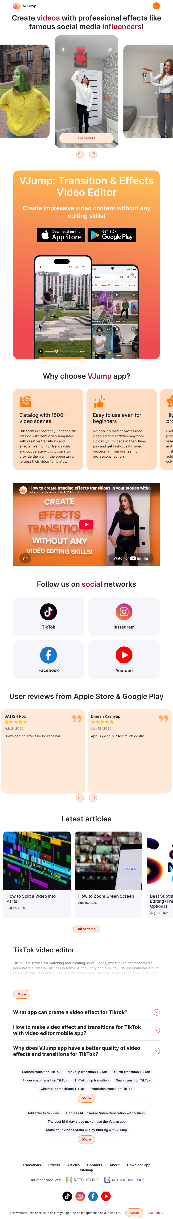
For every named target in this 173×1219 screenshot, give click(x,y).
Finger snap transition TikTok (45, 1080)
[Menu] (156, 6)
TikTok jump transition (91, 1080)
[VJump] (24, 6)
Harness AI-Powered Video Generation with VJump (105, 1113)
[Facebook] (93, 1196)
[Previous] (80, 154)
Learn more (23, 129)
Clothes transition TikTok (41, 1072)
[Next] (93, 154)
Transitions (32, 1165)
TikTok (48, 627)
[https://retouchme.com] (82, 1180)
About (114, 1165)
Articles (73, 1165)
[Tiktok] (67, 1196)
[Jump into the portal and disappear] (63, 307)
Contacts (94, 1165)
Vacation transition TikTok (112, 1089)
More (22, 994)
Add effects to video (43, 1113)
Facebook (48, 670)
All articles (87, 929)
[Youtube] (106, 1196)
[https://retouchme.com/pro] (124, 1180)
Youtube (124, 670)
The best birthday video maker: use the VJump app (87, 1121)
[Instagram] (80, 1196)
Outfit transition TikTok (132, 1072)
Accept (134, 1212)
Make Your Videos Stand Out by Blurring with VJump (86, 1130)
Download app (138, 1165)
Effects (54, 1165)
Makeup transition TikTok (87, 1072)
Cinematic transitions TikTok (63, 1089)
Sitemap (86, 1170)
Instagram (124, 627)
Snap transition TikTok (133, 1080)
